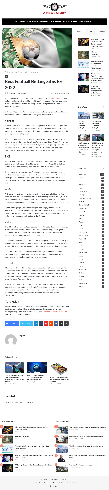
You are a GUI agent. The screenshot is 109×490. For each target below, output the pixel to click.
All (12, 72)
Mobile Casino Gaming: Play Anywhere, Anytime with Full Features (59, 379)
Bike (80, 280)
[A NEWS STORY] (54, 9)
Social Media (83, 212)
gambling (56, 98)
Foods (75, 22)
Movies (81, 276)
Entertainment (43, 22)
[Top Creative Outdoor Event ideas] (62, 468)
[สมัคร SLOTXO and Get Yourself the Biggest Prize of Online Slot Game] (83, 42)
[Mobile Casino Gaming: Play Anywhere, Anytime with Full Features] (59, 368)
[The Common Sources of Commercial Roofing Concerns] (98, 115)
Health (29, 22)
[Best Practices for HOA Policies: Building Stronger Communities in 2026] (84, 137)
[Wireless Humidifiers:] (83, 55)
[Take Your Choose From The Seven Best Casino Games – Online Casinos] (83, 77)
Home (16, 22)
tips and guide (83, 235)
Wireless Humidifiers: (22, 436)
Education (58, 22)
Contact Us (87, 22)
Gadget (81, 263)
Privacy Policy (51, 483)
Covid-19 (82, 266)
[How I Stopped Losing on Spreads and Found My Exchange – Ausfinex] (37, 367)
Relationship (83, 283)
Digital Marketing (84, 205)
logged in (17, 402)
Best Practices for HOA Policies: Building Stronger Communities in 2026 (84, 147)
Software (82, 273)
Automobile (83, 239)
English (11, 93)
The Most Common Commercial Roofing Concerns (86, 446)
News (70, 22)
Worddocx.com (70, 483)
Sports (81, 22)
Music (81, 256)
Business (35, 22)
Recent (89, 32)
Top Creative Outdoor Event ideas (80, 465)
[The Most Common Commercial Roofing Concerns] (84, 115)
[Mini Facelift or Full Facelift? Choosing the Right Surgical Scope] (62, 458)
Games (51, 22)
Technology (83, 191)
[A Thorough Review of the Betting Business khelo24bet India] (83, 89)
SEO (80, 246)
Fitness (81, 249)
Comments (101, 32)
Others (81, 225)
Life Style (22, 22)
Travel (65, 22)
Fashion (81, 201)
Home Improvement (86, 198)
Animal (81, 286)
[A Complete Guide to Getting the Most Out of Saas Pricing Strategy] (83, 64)
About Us (42, 483)
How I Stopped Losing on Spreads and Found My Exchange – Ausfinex (35, 377)
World (81, 259)
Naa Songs (82, 174)
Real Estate (83, 252)
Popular (79, 32)
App (80, 242)
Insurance (82, 269)
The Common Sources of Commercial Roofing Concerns (87, 427)
